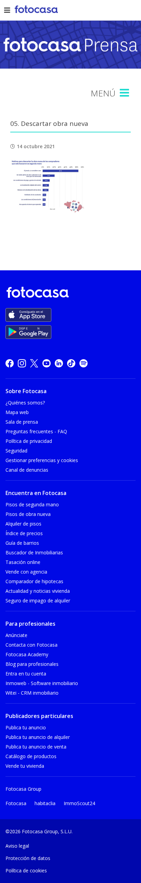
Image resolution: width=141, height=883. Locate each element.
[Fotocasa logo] (69, 293)
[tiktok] (71, 363)
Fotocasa (15, 803)
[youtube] (46, 363)
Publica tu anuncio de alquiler (37, 737)
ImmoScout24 (79, 803)
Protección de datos (27, 858)
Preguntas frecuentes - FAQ (36, 431)
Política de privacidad (28, 441)
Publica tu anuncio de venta (35, 746)
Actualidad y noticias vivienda (37, 591)
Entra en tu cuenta (25, 673)
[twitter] (34, 363)
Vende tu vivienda (24, 766)
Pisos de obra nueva (28, 514)
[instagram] (22, 363)
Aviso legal (17, 846)
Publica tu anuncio (25, 727)
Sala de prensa (21, 422)
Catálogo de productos (30, 756)
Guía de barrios (22, 543)
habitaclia (45, 803)
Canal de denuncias (26, 470)
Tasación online (22, 562)
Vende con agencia (26, 571)
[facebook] (9, 363)
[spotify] (83, 363)
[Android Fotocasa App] (28, 332)
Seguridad (16, 450)
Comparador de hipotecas (34, 581)
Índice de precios (24, 533)
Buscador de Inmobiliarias (34, 552)
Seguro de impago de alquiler (37, 600)
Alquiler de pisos (23, 523)
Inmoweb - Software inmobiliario (41, 683)
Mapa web (17, 412)
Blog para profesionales (32, 664)
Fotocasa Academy (26, 654)
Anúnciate (16, 635)
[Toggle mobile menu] (125, 92)
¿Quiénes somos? (25, 402)
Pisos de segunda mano (32, 504)
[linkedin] (59, 363)
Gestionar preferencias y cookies (41, 460)
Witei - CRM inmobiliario (32, 693)
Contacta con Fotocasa (31, 644)
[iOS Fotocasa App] (28, 315)
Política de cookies (26, 870)
